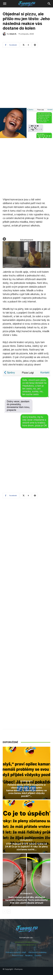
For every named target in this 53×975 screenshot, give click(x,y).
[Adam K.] (5, 34)
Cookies (38, 955)
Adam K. (13, 34)
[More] (35, 45)
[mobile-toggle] (4, 3)
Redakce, (30, 955)
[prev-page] (4, 911)
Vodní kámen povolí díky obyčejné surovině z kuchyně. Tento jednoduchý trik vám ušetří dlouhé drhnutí (26, 900)
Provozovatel (17, 955)
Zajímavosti (26, 781)
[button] (49, 3)
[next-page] (8, 911)
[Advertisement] (26, 78)
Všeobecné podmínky (37, 952)
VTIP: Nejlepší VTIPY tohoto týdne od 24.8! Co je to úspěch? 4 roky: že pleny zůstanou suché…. (26, 846)
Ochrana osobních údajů (16, 952)
